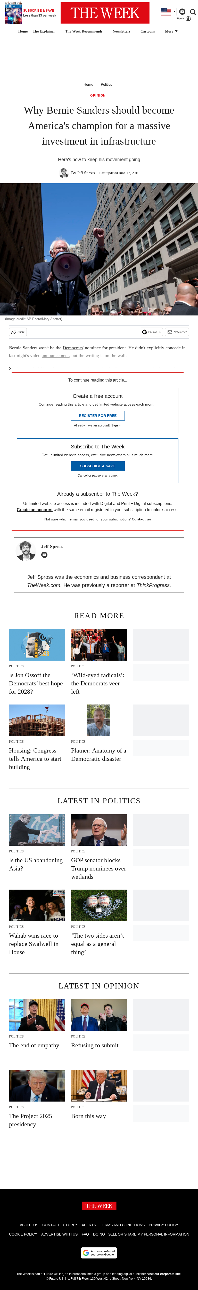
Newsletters (121, 31)
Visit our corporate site (164, 1274)
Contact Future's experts (69, 1225)
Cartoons (148, 31)
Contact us (141, 519)
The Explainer (44, 31)
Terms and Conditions (122, 1225)
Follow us (154, 332)
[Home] (22, 31)
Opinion (98, 95)
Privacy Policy (163, 1225)
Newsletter (180, 332)
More (169, 31)
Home (88, 84)
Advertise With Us (59, 1234)
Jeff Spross (86, 173)
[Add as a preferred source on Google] (99, 1253)
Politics (106, 84)
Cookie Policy (23, 1234)
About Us (29, 1225)
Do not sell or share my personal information (141, 1234)
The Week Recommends (83, 31)
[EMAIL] (45, 554)
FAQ (85, 1234)
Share (21, 332)
